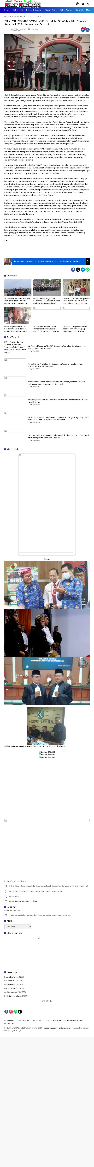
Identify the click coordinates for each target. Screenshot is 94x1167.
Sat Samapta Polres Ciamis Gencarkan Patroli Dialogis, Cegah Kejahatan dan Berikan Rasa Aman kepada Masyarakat (46, 329)
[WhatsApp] (87, 270)
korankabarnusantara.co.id (57, 1028)
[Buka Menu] (82, 3)
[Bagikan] (87, 30)
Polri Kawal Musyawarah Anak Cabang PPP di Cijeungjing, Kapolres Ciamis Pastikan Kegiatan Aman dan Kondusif (75, 329)
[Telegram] (83, 270)
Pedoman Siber (10, 992)
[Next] (71, 504)
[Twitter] (78, 270)
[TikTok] (20, 1012)
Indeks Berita (9, 977)
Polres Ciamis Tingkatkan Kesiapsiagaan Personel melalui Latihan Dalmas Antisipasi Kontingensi (46, 301)
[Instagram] (11, 1012)
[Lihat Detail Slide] (47, 793)
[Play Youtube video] (47, 585)
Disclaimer (37, 1020)
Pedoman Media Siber (74, 1020)
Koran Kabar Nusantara (18, 29)
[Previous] (22, 504)
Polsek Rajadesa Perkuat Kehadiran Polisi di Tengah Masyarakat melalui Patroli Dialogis (15, 329)
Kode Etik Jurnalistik (12, 996)
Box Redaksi (9, 981)
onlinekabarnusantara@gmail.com (23, 901)
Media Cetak (9, 988)
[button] (77, 3)
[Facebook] (73, 270)
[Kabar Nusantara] (22, 3)
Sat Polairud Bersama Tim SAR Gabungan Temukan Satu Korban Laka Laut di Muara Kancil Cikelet (17, 301)
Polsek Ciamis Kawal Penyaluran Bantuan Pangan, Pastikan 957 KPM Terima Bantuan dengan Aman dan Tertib (76, 301)
